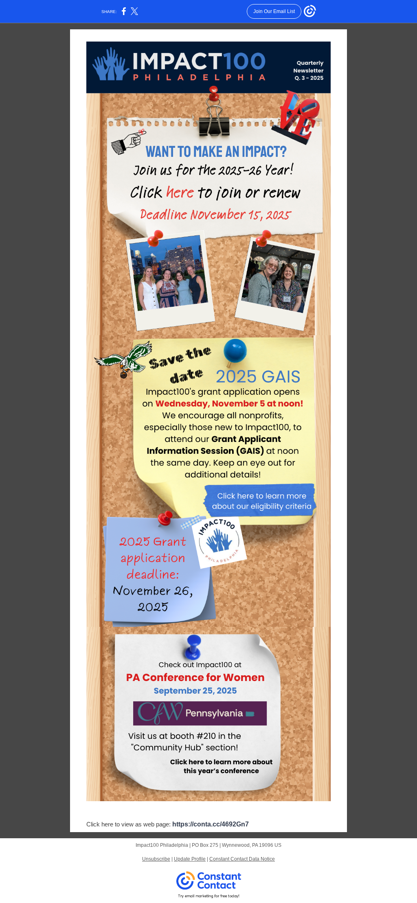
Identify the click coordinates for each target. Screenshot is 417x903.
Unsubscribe (156, 859)
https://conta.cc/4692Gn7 (210, 824)
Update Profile (190, 859)
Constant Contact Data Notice (242, 859)
